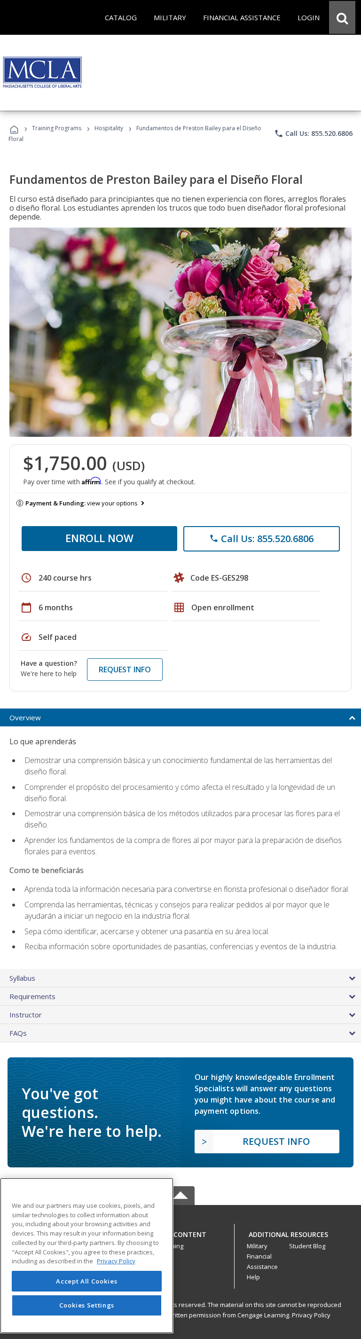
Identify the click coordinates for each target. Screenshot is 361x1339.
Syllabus (22, 978)
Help (253, 1277)
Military (257, 1246)
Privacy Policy (311, 1315)
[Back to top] (180, 1232)
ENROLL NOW (99, 538)
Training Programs (56, 128)
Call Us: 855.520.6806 (313, 133)
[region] (86, 1255)
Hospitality (109, 128)
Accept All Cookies (86, 1281)
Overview (25, 717)
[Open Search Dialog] (342, 17)
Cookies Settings (87, 1305)
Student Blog (307, 1246)
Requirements (32, 996)
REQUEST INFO (125, 669)
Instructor (25, 1014)
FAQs (18, 1033)
